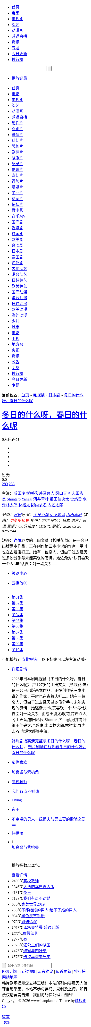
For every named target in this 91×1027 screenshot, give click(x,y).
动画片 (17, 199)
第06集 (17, 626)
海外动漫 (19, 315)
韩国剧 (17, 234)
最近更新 (63, 971)
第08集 (17, 638)
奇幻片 (17, 175)
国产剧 (17, 222)
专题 (15, 48)
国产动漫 (19, 292)
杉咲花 (32, 493)
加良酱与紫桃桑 (25, 847)
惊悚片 (17, 205)
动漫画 (17, 30)
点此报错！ (31, 659)
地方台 (17, 344)
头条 (15, 368)
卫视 (15, 339)
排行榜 (17, 60)
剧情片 (17, 152)
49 (25, 939)
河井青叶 (41, 499)
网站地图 (9, 977)
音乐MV (19, 216)
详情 (17, 540)
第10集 (17, 650)
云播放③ (19, 583)
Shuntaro (14, 499)
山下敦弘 (57, 515)
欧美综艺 (19, 286)
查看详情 (19, 875)
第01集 (17, 597)
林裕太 (24, 505)
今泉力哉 (41, 515)
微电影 (17, 210)
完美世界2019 (33, 904)
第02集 (17, 603)
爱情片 (17, 135)
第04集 (17, 615)
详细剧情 (19, 669)
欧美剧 (17, 240)
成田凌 (19, 493)
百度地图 (27, 971)
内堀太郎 (55, 505)
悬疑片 (17, 187)
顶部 (6, 1022)
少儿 (15, 321)
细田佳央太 (59, 499)
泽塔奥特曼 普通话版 (41, 927)
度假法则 (30, 933)
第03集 (17, 609)
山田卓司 (74, 515)
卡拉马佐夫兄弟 (36, 957)
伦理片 (17, 170)
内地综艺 (19, 269)
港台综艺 (19, 274)
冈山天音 (63, 493)
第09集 (17, 644)
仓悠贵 (76, 499)
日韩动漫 (19, 304)
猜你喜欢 (19, 762)
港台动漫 (19, 298)
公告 (15, 362)
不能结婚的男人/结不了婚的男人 (49, 910)
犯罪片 (17, 193)
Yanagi (27, 499)
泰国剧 (17, 257)
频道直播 (19, 36)
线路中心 (19, 573)
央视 (15, 350)
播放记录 (19, 78)
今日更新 (19, 54)
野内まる (39, 505)
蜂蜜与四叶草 (35, 951)
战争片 (17, 158)
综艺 (15, 25)
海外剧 (17, 263)
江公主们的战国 (36, 945)
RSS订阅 (9, 971)
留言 (6, 1017)
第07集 (17, 632)
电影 (15, 13)
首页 (15, 7)
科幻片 (17, 140)
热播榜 (17, 833)
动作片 (17, 123)
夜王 (27, 893)
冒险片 (17, 181)
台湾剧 (17, 245)
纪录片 (17, 164)
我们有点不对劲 (36, 898)
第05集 (17, 621)
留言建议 (46, 971)
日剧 (17, 515)
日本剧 (17, 251)
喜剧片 (17, 129)
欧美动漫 (19, 309)
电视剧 (17, 19)
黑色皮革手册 (33, 916)
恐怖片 (17, 146)
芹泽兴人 (46, 493)
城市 (15, 327)
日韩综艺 (19, 280)
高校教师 (31, 881)
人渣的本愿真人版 (38, 887)
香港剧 (17, 228)
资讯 (15, 42)
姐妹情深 (29, 922)
